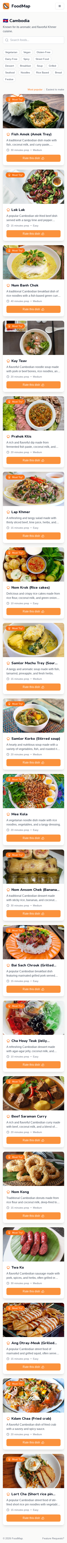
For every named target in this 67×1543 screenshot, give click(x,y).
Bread (58, 72)
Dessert (9, 65)
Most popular (35, 89)
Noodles (25, 72)
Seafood (10, 72)
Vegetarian (11, 52)
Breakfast (25, 65)
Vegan (27, 52)
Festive (9, 79)
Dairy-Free (11, 59)
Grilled (52, 65)
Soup (40, 65)
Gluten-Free (43, 52)
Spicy (26, 59)
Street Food (42, 59)
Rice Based (42, 72)
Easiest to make (55, 89)
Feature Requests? (53, 1538)
